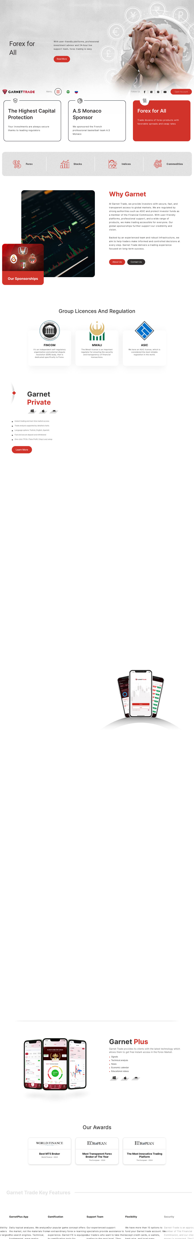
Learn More (22, 453)
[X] (151, 92)
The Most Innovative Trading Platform (97, 1155)
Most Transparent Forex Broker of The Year (49, 1155)
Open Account (181, 91)
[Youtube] (165, 92)
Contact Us (136, 262)
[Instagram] (158, 92)
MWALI (97, 345)
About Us (117, 262)
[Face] (144, 92)
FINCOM (49, 345)
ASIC (144, 345)
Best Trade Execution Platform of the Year (144, 1155)
